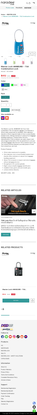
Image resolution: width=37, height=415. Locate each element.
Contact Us (4, 404)
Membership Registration (8, 388)
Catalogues (5, 358)
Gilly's (3, 353)
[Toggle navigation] (33, 3)
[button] (30, 53)
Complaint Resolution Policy (9, 377)
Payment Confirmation (7, 393)
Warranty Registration (7, 401)
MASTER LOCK (11, 14)
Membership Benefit (7, 391)
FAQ (2, 399)
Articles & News (5, 380)
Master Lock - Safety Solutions (12, 356)
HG (2, 345)
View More (6, 234)
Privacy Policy (5, 372)
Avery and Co (30, 413)
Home (3, 14)
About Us (4, 367)
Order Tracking (5, 396)
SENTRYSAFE (5, 348)
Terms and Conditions (7, 375)
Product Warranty (6, 369)
